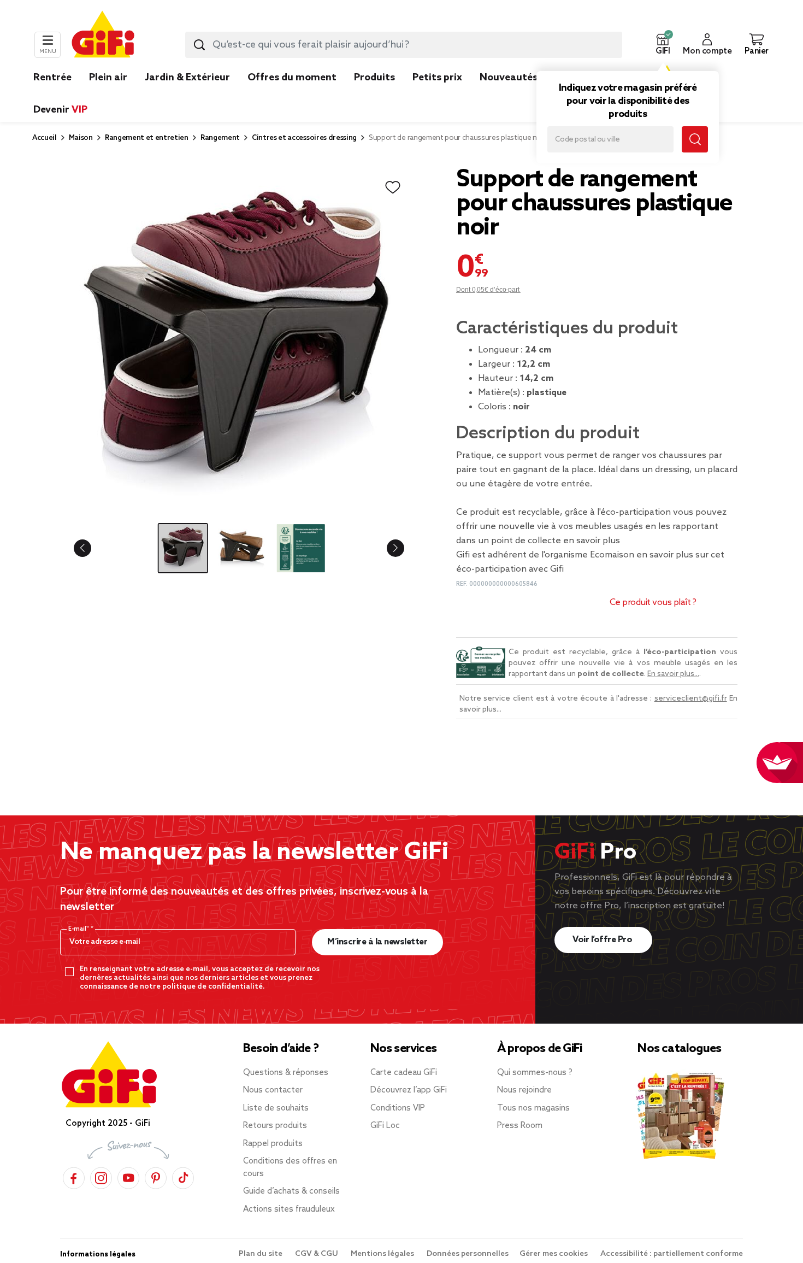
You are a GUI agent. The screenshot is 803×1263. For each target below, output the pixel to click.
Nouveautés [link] (509, 78)
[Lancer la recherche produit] (199, 44)
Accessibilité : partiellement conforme (671, 1254)
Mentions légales (383, 1254)
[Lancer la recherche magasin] (695, 139)
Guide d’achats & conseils (291, 1191)
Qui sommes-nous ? (534, 1073)
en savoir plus (591, 541)
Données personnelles (468, 1254)
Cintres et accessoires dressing (304, 138)
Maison (81, 138)
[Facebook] (74, 1176)
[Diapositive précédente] (91, 548)
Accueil (44, 138)
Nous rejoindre (524, 1090)
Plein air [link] (108, 78)
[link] (374, 94)
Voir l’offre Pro (603, 940)
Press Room (519, 1126)
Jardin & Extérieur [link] (187, 78)
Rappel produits (273, 1144)
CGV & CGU (317, 1254)
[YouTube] (128, 1176)
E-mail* (79, 929)
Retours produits (275, 1126)
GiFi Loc (385, 1126)
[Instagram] (101, 1176)
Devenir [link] (60, 110)
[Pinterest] (156, 1176)
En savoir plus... (673, 674)
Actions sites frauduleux (289, 1209)
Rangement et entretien (146, 138)
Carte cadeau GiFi (403, 1073)
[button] (663, 45)
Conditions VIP (397, 1108)
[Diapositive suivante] (386, 548)
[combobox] (403, 45)
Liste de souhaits (276, 1108)
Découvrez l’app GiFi (408, 1090)
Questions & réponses (285, 1073)
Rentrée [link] (52, 78)
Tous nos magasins (533, 1108)
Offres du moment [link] (291, 78)
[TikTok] (183, 1176)
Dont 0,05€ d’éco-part (488, 289)
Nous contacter (273, 1090)
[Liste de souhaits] (393, 187)
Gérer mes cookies (554, 1254)
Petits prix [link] (437, 78)
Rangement (220, 138)
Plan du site (261, 1254)
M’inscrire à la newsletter (377, 942)
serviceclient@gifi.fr (690, 698)
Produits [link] (374, 78)
